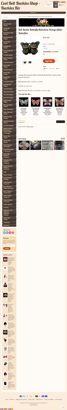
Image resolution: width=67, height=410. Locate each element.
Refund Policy (39, 399)
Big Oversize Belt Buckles (7, 38)
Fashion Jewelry (7, 204)
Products (24, 16)
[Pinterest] (10, 232)
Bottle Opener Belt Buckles (8, 33)
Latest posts (6, 225)
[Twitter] (4, 232)
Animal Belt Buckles (6, 29)
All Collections (33, 12)
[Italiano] (8, 409)
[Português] (10, 409)
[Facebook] (7, 232)
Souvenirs (6, 207)
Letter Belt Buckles (8, 97)
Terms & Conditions (49, 399)
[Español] (12, 409)
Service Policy (58, 399)
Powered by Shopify (33, 405)
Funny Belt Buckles (8, 81)
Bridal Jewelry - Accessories (7, 183)
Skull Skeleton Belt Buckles (8, 122)
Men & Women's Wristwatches (7, 192)
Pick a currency (49, 4)
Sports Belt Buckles (8, 125)
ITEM (44, 46)
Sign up (51, 1)
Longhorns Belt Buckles (7, 101)
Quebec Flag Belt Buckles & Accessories (7, 167)
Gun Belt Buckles (7, 89)
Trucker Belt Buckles (6, 137)
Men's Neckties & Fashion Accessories (8, 187)
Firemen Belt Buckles (6, 73)
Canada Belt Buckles (6, 42)
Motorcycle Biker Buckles (7, 105)
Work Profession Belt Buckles (7, 145)
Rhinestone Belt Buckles (7, 117)
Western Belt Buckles (6, 141)
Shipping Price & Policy (21, 399)
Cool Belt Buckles (7, 55)
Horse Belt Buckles (8, 95)
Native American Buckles (7, 113)
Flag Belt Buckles (8, 70)
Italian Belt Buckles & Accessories (6, 155)
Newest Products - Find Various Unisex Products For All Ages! (8, 131)
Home (4, 21)
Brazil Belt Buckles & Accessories (8, 150)
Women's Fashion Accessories (7, 200)
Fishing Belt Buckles (6, 78)
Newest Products (7, 175)
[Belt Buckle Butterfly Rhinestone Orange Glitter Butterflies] (25, 62)
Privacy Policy (31, 399)
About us (12, 399)
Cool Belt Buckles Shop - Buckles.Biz (20, 6)
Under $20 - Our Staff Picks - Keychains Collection (7, 212)
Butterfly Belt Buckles (7, 47)
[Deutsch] (5, 409)
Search (7, 399)
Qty (44, 54)
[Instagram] (13, 232)
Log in (46, 1)
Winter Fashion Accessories (7, 196)
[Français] (3, 409)
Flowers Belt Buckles (6, 66)
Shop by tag (6, 222)
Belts (4, 172)
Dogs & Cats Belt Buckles (7, 58)
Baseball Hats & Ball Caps (7, 178)
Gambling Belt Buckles (7, 85)
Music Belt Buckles (8, 109)
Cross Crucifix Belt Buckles (8, 51)
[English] (1, 409)
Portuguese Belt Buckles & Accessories (7, 161)
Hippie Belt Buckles (8, 92)
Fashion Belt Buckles (6, 218)
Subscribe (7, 248)
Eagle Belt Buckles (8, 62)
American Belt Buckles (7, 24)
